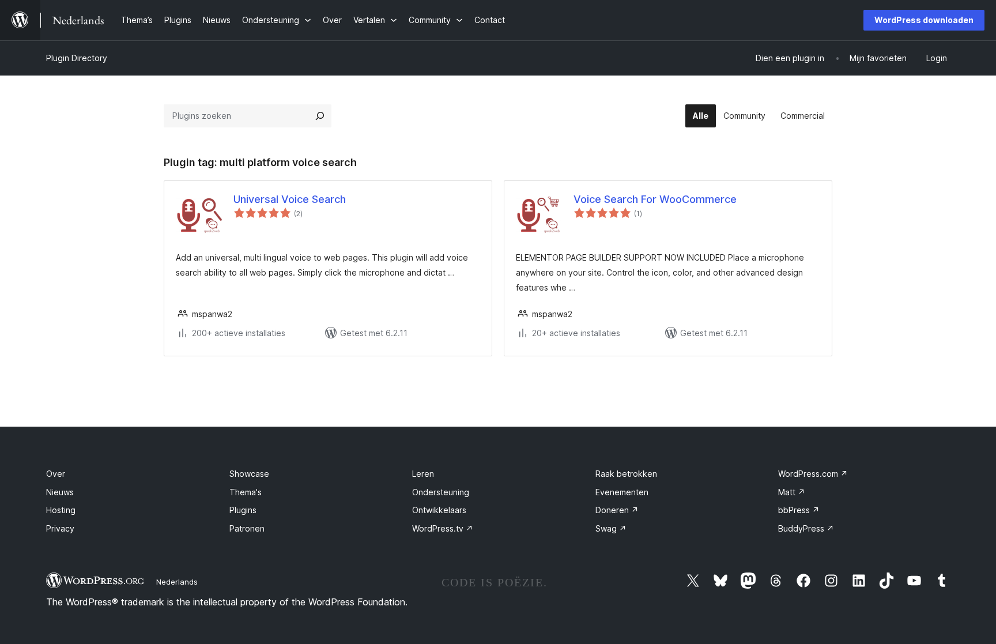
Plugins (242, 510)
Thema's (245, 492)
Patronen (247, 528)
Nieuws (60, 492)
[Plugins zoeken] (319, 115)
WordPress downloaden (924, 20)
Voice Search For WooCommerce (655, 199)
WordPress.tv (442, 528)
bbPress (799, 510)
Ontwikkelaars (439, 510)
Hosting (61, 510)
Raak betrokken (626, 474)
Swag (611, 528)
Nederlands (177, 581)
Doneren (617, 510)
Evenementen (621, 492)
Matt (791, 492)
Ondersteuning (440, 492)
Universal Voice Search (289, 199)
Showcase (249, 474)
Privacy (60, 528)
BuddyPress (806, 528)
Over (55, 474)
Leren (423, 474)
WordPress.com (813, 474)
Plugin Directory (76, 58)
